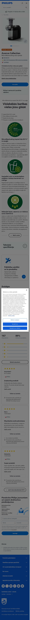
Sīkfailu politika (11, 316)
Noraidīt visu (14, 324)
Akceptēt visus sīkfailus (14, 328)
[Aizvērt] (26, 290)
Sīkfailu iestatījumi (14, 320)
